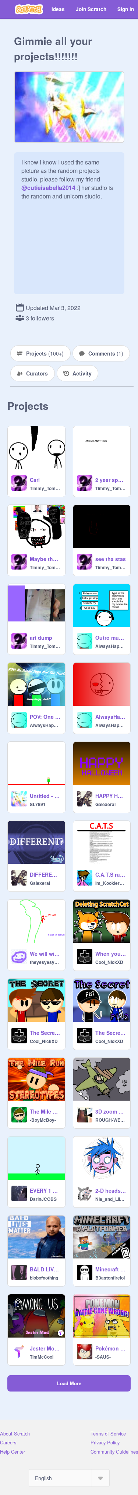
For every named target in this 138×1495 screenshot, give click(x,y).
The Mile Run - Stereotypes (45, 1111)
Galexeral (105, 804)
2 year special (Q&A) (110, 479)
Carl (35, 479)
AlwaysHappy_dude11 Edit (110, 716)
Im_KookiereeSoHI (110, 883)
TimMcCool (41, 1356)
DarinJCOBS (43, 1199)
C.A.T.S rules (110, 874)
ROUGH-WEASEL (110, 1120)
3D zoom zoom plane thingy (110, 1111)
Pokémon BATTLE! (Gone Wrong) (110, 1348)
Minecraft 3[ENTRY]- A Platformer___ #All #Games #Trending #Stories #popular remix (110, 1269)
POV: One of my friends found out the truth (45, 716)
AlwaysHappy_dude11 (110, 646)
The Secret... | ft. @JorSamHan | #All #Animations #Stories (45, 1032)
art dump (41, 637)
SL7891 (38, 804)
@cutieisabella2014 (48, 187)
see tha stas (110, 559)
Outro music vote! (110, 637)
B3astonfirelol (110, 1277)
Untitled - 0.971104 (45, 795)
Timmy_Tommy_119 (45, 488)
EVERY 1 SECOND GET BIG (45, 1190)
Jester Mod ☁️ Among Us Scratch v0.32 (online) (45, 1348)
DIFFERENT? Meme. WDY (45, 874)
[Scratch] (29, 9)
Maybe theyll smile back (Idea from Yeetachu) (45, 559)
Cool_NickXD (109, 962)
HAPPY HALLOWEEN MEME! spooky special (110, 795)
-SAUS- (103, 1356)
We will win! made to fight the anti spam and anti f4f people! (45, 953)
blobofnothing (44, 1277)
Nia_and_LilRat (110, 1199)
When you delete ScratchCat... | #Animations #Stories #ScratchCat (110, 953)
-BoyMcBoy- (43, 1120)
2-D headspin (110, 1190)
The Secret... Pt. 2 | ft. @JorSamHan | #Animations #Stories (110, 1032)
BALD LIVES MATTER (45, 1269)
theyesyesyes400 (45, 962)
